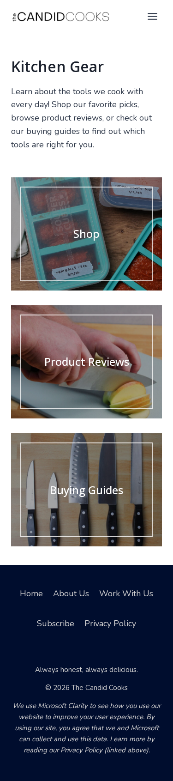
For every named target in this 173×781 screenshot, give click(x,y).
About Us (71, 593)
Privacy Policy (110, 623)
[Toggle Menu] (152, 16)
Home (31, 593)
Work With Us (126, 593)
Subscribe (55, 623)
